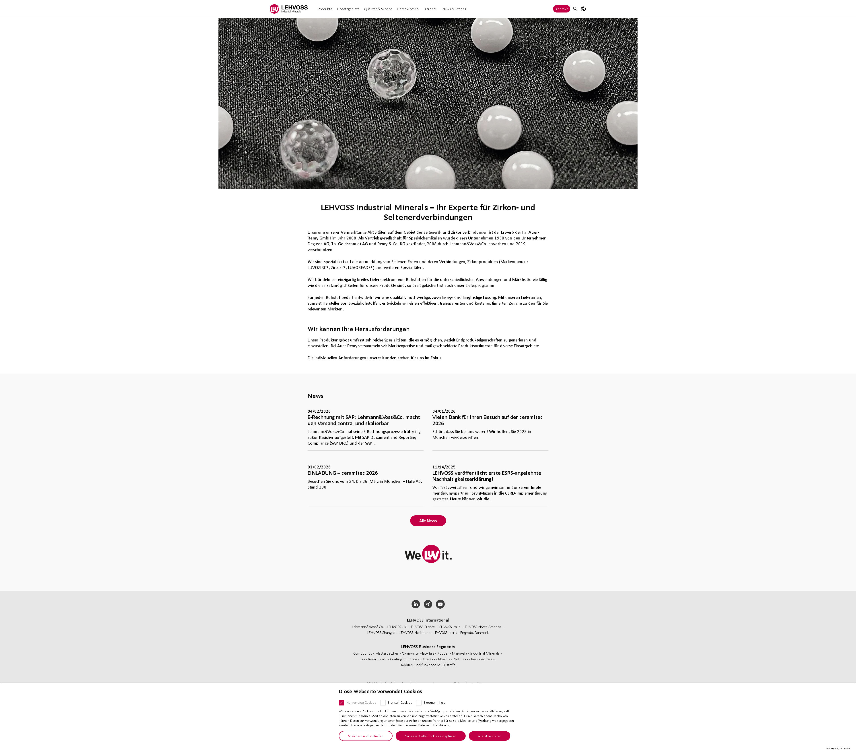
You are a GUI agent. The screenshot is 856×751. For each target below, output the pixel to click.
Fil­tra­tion (428, 659)
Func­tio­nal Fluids (374, 659)
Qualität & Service (378, 9)
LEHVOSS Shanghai (381, 632)
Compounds (363, 653)
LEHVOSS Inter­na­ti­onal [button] (428, 620)
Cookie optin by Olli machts (837, 748)
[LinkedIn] (416, 604)
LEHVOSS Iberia (445, 632)
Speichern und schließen (365, 736)
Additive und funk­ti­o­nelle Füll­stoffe (428, 665)
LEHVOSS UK (396, 626)
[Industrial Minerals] (289, 8)
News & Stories (454, 9)
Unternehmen (408, 9)
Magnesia (460, 653)
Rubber (444, 653)
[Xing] (428, 604)
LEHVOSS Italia (449, 626)
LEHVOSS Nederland (414, 632)
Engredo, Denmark (474, 632)
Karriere (430, 9)
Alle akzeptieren (489, 736)
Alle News (428, 520)
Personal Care (482, 659)
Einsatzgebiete (348, 9)
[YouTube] (440, 604)
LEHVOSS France (422, 626)
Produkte (325, 9)
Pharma (444, 659)
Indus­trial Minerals (485, 653)
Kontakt (562, 9)
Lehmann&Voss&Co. (368, 626)
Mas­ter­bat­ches (387, 653)
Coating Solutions (404, 659)
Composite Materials (418, 653)
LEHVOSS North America (482, 626)
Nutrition (461, 659)
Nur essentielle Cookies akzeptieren (431, 736)
